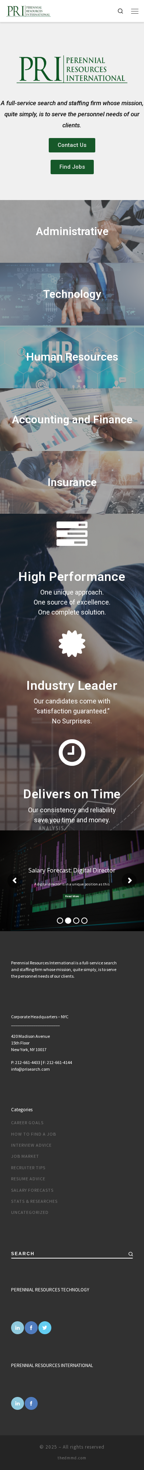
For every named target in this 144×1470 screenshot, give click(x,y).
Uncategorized (30, 1212)
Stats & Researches (34, 1201)
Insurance (72, 482)
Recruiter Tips (28, 1167)
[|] (28, 10)
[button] (72, 145)
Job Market (25, 1156)
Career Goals (27, 1122)
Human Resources (72, 356)
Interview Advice (31, 1145)
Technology (72, 294)
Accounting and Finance (72, 419)
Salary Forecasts (32, 1190)
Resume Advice (28, 1178)
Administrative (72, 231)
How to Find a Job (33, 1134)
